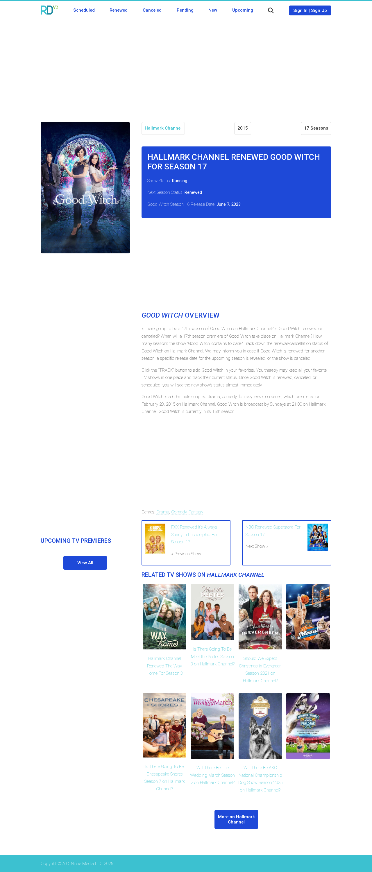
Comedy (179, 512)
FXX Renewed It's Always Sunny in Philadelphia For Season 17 (194, 534)
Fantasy (196, 512)
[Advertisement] (186, 67)
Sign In (300, 10)
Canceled (152, 10)
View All (85, 562)
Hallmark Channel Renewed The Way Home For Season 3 (164, 666)
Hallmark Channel (163, 128)
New (212, 10)
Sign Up (319, 10)
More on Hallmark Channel (236, 819)
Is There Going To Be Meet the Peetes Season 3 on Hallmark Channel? (213, 657)
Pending (185, 10)
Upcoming (242, 10)
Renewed (119, 10)
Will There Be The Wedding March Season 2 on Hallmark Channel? (212, 775)
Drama (162, 512)
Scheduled (84, 10)
